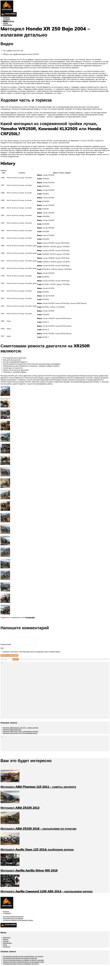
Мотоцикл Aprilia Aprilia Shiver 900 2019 (29, 870)
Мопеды (5, 939)
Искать (15, 659)
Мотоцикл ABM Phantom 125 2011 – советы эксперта (20, 728)
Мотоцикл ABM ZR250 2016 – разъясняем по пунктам (20, 731)
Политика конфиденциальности (13, 916)
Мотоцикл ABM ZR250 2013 (12, 729)
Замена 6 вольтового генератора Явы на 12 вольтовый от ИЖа (23, 962)
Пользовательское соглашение (13, 918)
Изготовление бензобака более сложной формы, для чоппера (23, 956)
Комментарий (6, 644)
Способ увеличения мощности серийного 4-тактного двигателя (23, 960)
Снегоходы (7, 25)
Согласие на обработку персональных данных (18, 920)
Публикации (7, 913)
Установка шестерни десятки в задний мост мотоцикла (21, 964)
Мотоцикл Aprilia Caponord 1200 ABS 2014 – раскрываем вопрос (47, 891)
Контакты (6, 911)
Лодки (5, 23)
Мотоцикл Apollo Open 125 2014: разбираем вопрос (20, 733)
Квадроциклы (8, 21)
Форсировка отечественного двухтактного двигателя (20, 958)
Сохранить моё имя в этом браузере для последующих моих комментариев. (31, 652)
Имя (2, 648)
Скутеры (6, 941)
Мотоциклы (6, 937)
